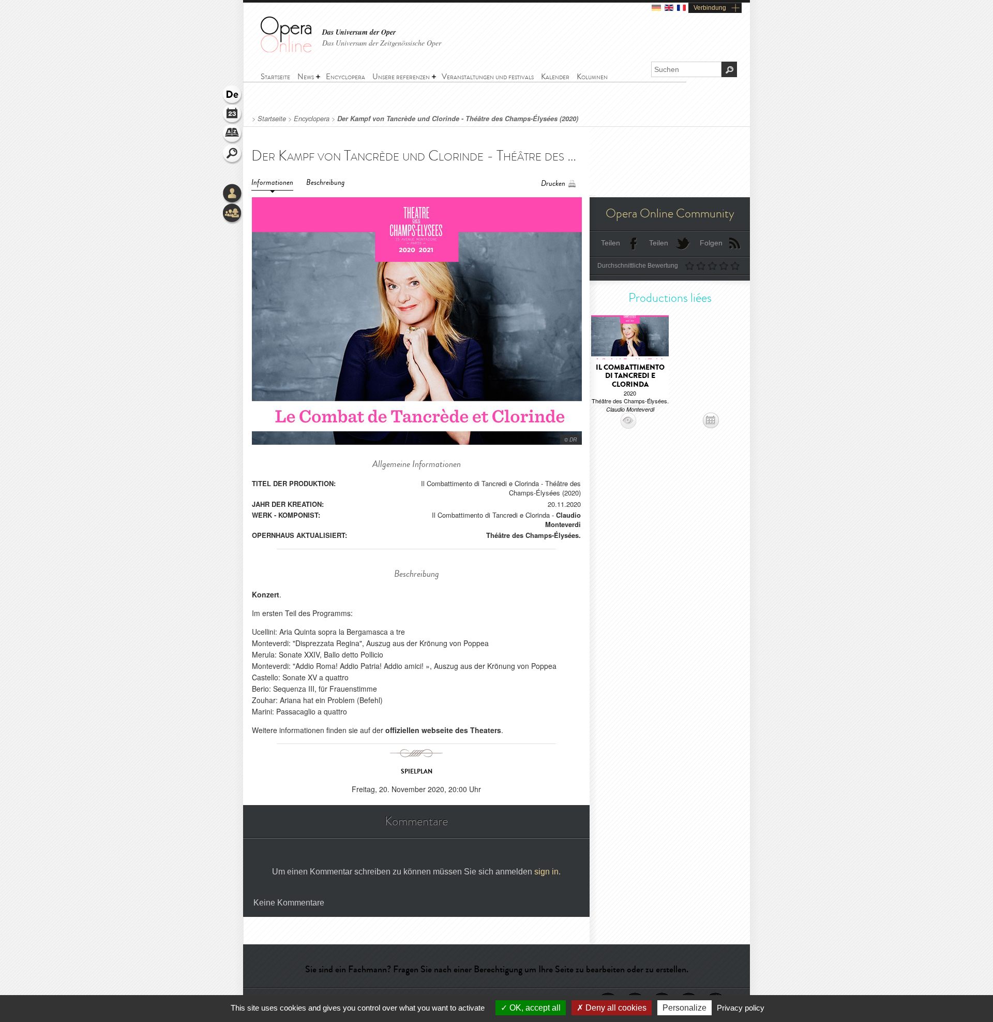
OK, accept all (534, 1007)
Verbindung (710, 7)
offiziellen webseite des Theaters (443, 730)
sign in (546, 871)
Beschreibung (325, 182)
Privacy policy (740, 1007)
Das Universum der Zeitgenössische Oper (381, 43)
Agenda (232, 115)
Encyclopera (311, 118)
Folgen (711, 243)
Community (232, 213)
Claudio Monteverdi (563, 519)
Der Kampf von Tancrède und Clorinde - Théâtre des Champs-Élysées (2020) (457, 118)
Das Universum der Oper (359, 32)
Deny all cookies (614, 1007)
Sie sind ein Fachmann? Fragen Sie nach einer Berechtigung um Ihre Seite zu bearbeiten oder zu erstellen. (496, 969)
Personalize (684, 1007)
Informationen (272, 182)
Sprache (232, 95)
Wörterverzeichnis (232, 134)
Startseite (272, 118)
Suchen (232, 154)
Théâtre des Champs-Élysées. (533, 535)
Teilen (610, 243)
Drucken (553, 183)
